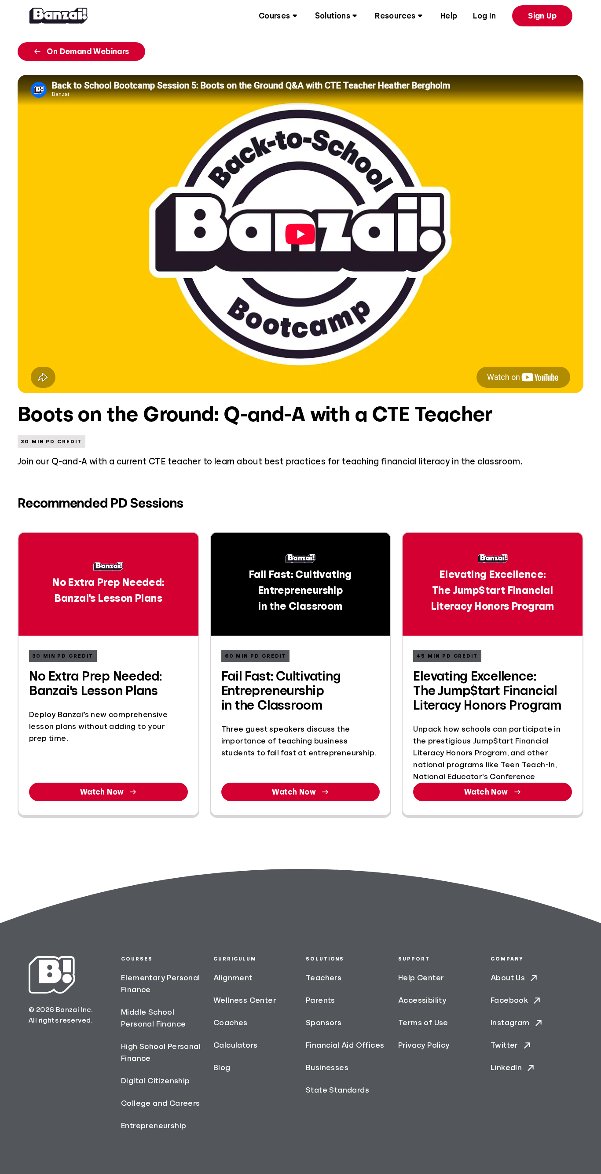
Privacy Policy (424, 1045)
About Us (508, 978)
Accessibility (422, 1000)
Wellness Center (244, 1000)
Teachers (323, 978)
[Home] (58, 16)
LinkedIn (506, 1067)
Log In (484, 16)
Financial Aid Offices (345, 1045)
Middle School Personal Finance (153, 1018)
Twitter (504, 1045)
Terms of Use (423, 1023)
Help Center (421, 978)
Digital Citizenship (155, 1081)
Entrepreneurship (153, 1126)
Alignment (233, 978)
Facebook (509, 1000)
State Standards (337, 1090)
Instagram (510, 1023)
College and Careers (160, 1103)
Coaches (230, 1023)
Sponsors (323, 1023)
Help (449, 16)
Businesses (327, 1067)
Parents (320, 1000)
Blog (222, 1067)
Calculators (235, 1045)
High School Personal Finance (161, 1052)
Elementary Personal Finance (160, 984)
